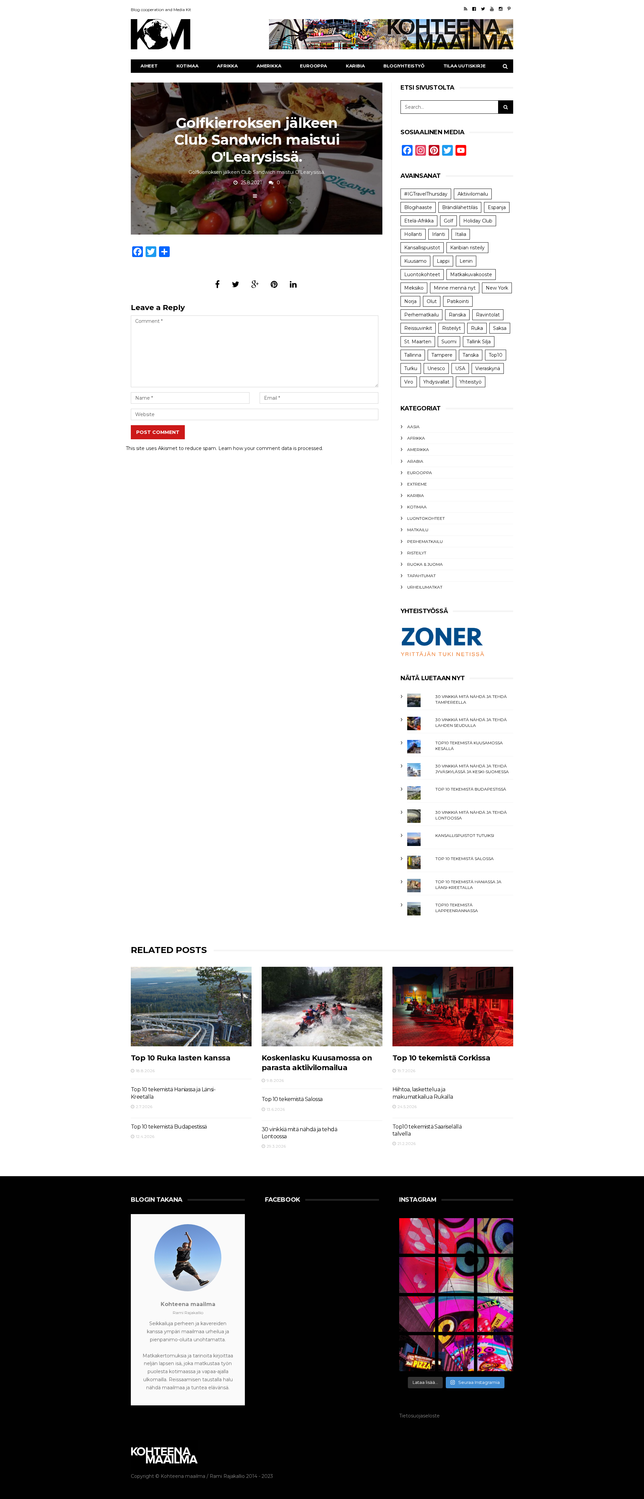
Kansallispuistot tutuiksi (464, 835)
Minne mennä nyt (455, 288)
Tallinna (412, 355)
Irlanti (438, 234)
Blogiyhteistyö (403, 65)
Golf (448, 221)
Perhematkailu (421, 315)
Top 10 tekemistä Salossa (464, 858)
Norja (410, 301)
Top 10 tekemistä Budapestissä (470, 789)
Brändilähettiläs (460, 207)
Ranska (457, 315)
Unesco (436, 368)
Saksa (499, 328)
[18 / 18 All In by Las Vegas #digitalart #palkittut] (417, 1236)
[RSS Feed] (465, 8)
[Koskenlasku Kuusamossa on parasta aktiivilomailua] (322, 1006)
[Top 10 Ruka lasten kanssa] (191, 1006)
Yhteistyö (471, 382)
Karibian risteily (467, 248)
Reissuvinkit (418, 328)
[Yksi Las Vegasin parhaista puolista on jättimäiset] (456, 1314)
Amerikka (269, 65)
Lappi (443, 261)
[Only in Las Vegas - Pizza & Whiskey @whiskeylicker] (417, 1353)
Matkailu (417, 529)
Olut (432, 301)
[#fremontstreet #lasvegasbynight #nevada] (417, 1314)
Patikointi (458, 301)
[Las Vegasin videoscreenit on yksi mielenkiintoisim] (495, 1275)
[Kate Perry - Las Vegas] (495, 1314)
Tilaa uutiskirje (464, 65)
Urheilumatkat (424, 587)
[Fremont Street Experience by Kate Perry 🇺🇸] (495, 1353)
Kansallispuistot (422, 248)
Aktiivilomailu (473, 194)
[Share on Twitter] (235, 284)
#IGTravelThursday (425, 194)
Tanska (471, 355)
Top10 (495, 355)
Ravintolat (488, 315)
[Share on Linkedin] (293, 284)
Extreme (417, 484)
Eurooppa (313, 65)
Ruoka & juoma (425, 564)
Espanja (497, 207)
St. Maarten (417, 342)
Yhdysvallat (436, 382)
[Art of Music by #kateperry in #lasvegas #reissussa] (456, 1236)
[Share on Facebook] (217, 284)
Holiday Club (477, 221)
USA (460, 368)
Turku (410, 368)
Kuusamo (415, 261)
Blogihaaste (418, 207)
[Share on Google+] (255, 284)
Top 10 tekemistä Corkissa (441, 1057)
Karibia (355, 65)
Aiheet (149, 65)
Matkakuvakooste (471, 274)
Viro (408, 382)
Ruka (477, 328)
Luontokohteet (422, 274)
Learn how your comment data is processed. (270, 448)
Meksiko (414, 288)
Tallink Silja (479, 342)
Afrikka (227, 65)
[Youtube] (492, 8)
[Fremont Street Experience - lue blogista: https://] (456, 1353)
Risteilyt (451, 328)
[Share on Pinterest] (274, 284)
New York (497, 288)
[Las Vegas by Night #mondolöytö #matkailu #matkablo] (417, 1275)
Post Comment (157, 432)
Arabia (415, 461)
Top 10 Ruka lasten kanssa (180, 1057)
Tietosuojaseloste (419, 1416)
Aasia (413, 426)
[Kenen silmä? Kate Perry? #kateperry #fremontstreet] (495, 1236)
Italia (460, 234)
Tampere (441, 355)
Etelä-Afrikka (419, 221)
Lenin (466, 261)
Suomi (449, 342)
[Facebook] (474, 8)
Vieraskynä (487, 368)
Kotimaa (187, 65)
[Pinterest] (509, 8)
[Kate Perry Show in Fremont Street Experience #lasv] (456, 1275)
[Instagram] (500, 8)
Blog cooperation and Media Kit (161, 9)
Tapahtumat (421, 575)
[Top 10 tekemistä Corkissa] (452, 1006)
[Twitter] (483, 8)
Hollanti (413, 234)
